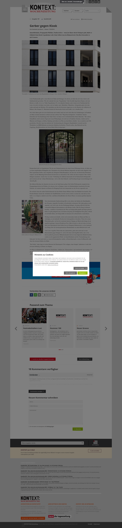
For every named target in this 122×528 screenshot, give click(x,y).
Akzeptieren (82, 273)
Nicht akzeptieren (70, 273)
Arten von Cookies (79, 268)
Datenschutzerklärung (53, 265)
